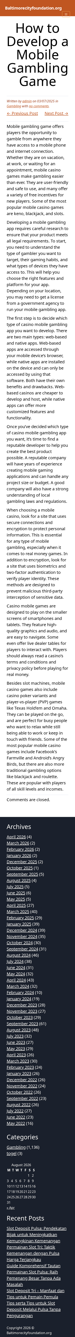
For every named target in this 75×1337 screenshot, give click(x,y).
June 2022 (16, 1117)
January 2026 (19, 855)
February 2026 (20, 849)
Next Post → (56, 113)
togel (11, 1153)
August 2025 (19, 880)
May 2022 (16, 1123)
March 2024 (18, 986)
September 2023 (22, 1023)
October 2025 (20, 868)
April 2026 (16, 837)
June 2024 (16, 967)
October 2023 (20, 1017)
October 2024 (20, 942)
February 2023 (20, 1067)
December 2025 (22, 861)
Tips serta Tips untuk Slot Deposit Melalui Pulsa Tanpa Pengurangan (34, 1309)
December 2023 (22, 1005)
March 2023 (18, 1061)
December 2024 (22, 930)
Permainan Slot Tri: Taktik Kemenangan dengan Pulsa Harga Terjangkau (33, 1253)
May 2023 (16, 1048)
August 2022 (19, 1104)
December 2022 (22, 1079)
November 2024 (22, 936)
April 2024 (16, 980)
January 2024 (19, 999)
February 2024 (20, 992)
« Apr (11, 1207)
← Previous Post (22, 113)
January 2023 (19, 1073)
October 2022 (20, 1092)
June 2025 (16, 893)
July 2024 (15, 961)
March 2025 (18, 911)
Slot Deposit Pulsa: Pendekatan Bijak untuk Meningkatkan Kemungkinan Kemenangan (36, 1235)
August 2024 (19, 955)
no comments (39, 106)
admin (27, 101)
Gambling (14, 106)
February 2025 (20, 918)
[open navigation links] (66, 14)
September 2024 (22, 949)
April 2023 (16, 1055)
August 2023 (19, 1030)
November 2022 (22, 1086)
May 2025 (16, 899)
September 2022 (22, 1098)
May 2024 (16, 974)
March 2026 (18, 843)
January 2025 (19, 924)
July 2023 (15, 1036)
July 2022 (15, 1111)
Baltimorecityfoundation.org (33, 8)
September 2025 (22, 874)
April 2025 (16, 905)
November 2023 (22, 1011)
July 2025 (15, 886)
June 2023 (16, 1042)
